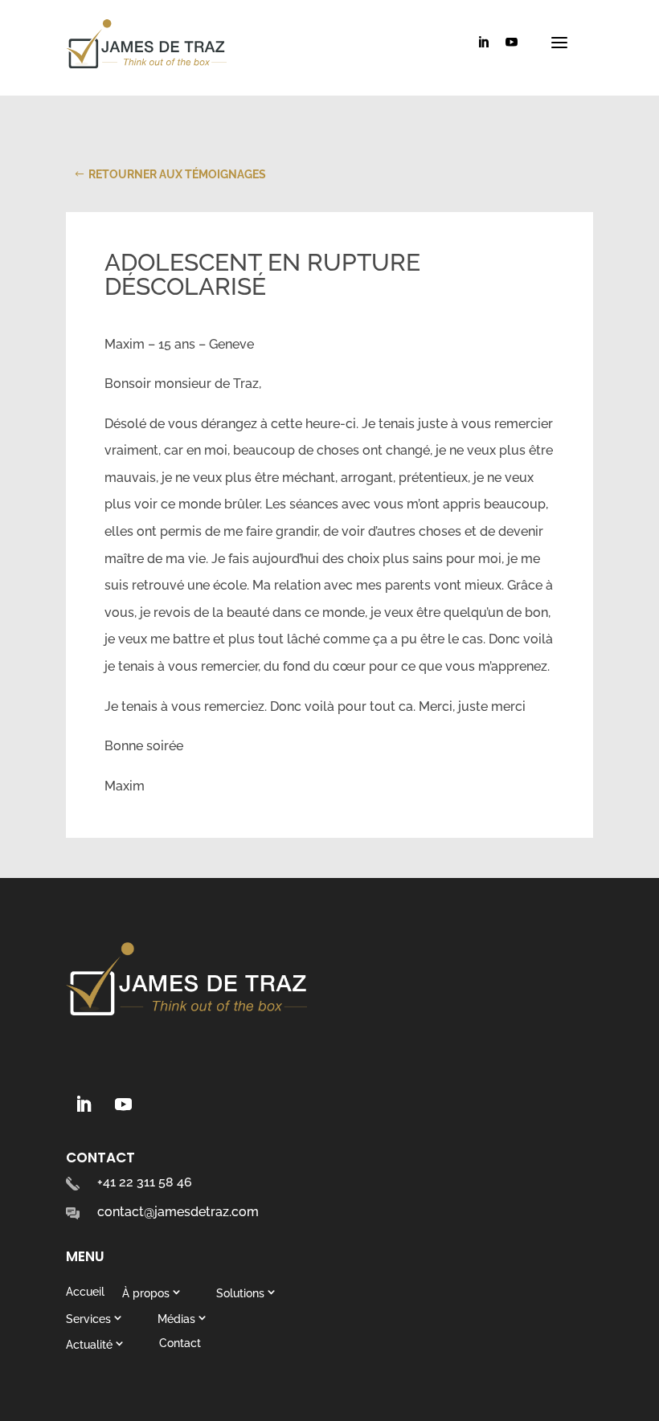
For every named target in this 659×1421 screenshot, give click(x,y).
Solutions (240, 1293)
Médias (176, 1319)
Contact (180, 1343)
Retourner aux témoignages (177, 174)
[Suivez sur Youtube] (123, 1104)
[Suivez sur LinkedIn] (83, 1104)
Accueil (85, 1291)
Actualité (89, 1344)
